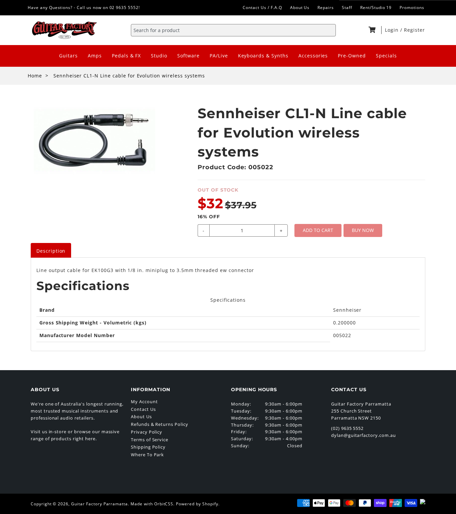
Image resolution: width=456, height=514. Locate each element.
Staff (347, 7)
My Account (144, 402)
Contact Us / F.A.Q (262, 7)
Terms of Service (149, 440)
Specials (386, 55)
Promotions (412, 7)
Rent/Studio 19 (376, 7)
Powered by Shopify (197, 504)
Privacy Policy (146, 432)
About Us (300, 7)
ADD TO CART (318, 230)
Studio (159, 55)
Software (188, 55)
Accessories (313, 55)
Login (392, 30)
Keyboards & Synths (263, 55)
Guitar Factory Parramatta (99, 504)
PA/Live (219, 55)
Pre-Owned (352, 55)
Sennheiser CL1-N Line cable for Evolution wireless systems (129, 75)
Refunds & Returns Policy (159, 424)
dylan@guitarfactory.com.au (363, 435)
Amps (95, 55)
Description (51, 251)
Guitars (68, 55)
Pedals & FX (126, 55)
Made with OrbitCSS (152, 504)
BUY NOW (363, 230)
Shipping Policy (148, 447)
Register (414, 30)
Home (35, 75)
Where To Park (147, 455)
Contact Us (143, 409)
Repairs (325, 7)
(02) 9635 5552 (347, 428)
